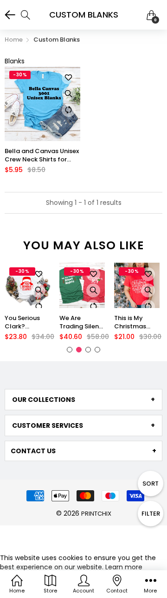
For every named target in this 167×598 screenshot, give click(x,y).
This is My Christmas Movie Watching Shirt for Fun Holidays (136, 322)
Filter (150, 513)
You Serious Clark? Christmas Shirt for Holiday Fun (22, 322)
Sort (150, 483)
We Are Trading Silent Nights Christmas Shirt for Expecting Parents (80, 322)
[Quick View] (69, 94)
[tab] (83, 399)
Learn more (123, 567)
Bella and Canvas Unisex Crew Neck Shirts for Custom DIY (42, 155)
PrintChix (96, 513)
